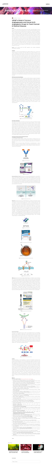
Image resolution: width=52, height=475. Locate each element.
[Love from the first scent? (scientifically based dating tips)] (26, 447)
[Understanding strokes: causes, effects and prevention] (38, 447)
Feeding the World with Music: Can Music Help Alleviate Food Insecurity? (13, 452)
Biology (13, 438)
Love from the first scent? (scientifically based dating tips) (25, 452)
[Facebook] (49, 468)
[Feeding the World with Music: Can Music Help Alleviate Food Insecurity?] (13, 447)
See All (43, 442)
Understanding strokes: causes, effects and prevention (38, 452)
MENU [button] (48, 4)
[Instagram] (48, 468)
